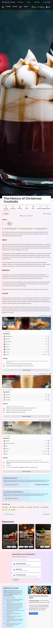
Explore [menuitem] (26, 6)
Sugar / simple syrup (10, 443)
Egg (6, 451)
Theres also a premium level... (42, 484)
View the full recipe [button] (26, 370)
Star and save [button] (46, 514)
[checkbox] (39, 563)
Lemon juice (8, 341)
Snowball (9, 224)
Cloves (7, 346)
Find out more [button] (33, 613)
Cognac (7, 440)
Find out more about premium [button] (11, 484)
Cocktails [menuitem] (8, 6)
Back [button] (6, 213)
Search (29, 2)
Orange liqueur (9, 336)
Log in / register (47, 2)
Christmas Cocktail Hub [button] (12, 498)
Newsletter (37, 2)
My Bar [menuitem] (3, 7)
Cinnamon (8, 349)
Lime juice (8, 397)
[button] (9, 514)
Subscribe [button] (16, 579)
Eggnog (9, 222)
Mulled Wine (10, 223)
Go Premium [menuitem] (34, 7)
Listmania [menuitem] (14, 6)
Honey (7, 354)
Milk (6, 446)
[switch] (49, 315)
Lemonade (8, 399)
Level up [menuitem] (20, 7)
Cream (7, 448)
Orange (7, 352)
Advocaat (8, 394)
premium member (13, 594)
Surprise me (20, 2)
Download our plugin (34, 600)
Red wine (8, 339)
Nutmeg (7, 344)
